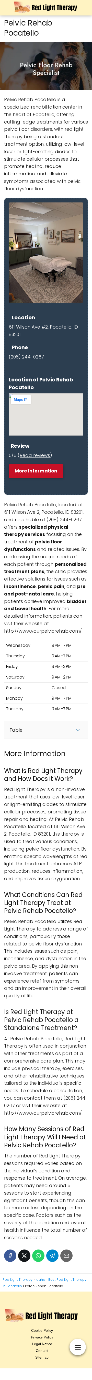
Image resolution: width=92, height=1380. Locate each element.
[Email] (66, 1256)
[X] (24, 1256)
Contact (42, 1351)
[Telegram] (52, 1256)
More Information (36, 471)
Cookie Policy (42, 1330)
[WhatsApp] (38, 1256)
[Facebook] (10, 1256)
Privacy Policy (42, 1337)
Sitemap (42, 1357)
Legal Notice (42, 1344)
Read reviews (35, 455)
